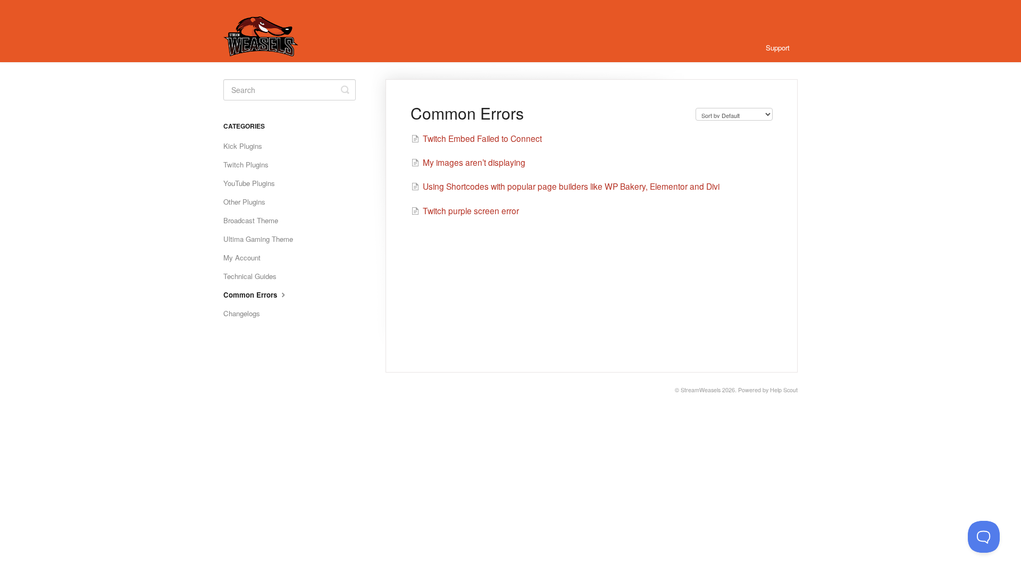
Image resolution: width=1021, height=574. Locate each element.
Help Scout (784, 390)
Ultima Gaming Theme (258, 239)
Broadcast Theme (250, 220)
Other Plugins (244, 202)
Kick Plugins (242, 146)
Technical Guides (250, 276)
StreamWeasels (701, 390)
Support (778, 48)
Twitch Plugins (246, 164)
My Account (242, 257)
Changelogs (241, 313)
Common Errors (251, 295)
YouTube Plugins (249, 183)
